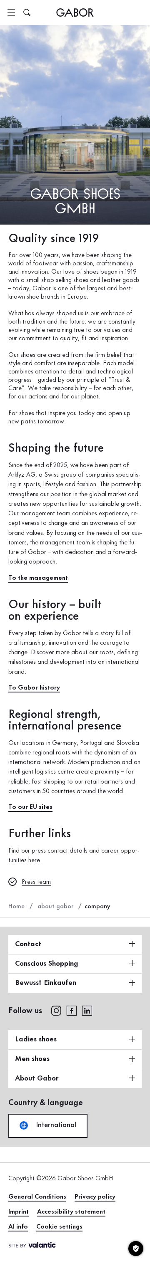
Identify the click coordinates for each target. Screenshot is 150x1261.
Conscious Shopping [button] (46, 963)
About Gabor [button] (36, 1078)
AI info (18, 1227)
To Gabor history (34, 688)
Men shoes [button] (32, 1059)
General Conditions (37, 1197)
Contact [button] (28, 944)
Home (16, 907)
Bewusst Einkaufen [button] (45, 982)
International (55, 1125)
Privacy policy (95, 1197)
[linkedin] (87, 1010)
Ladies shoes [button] (36, 1039)
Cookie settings (59, 1227)
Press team (36, 882)
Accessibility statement (71, 1212)
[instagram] (56, 1010)
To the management (38, 578)
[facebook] (72, 1010)
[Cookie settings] (135, 1248)
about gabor (55, 907)
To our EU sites (30, 807)
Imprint (18, 1212)
